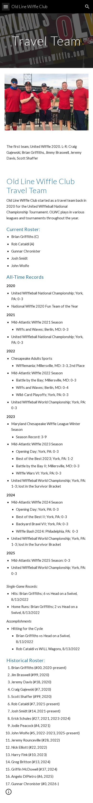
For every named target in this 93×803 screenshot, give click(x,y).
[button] (5, 6)
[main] (46, 40)
